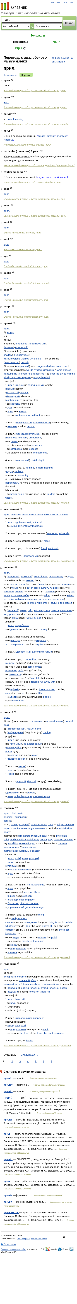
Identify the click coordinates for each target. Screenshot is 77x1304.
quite (40, 644)
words (29, 369)
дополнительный (42, 651)
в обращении (15, 732)
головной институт (39, 991)
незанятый (12, 392)
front (50, 1033)
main (20, 813)
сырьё (14, 525)
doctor (43, 839)
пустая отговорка (44, 369)
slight (41, 460)
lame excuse (64, 369)
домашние (12, 792)
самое (9, 922)
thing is (53, 922)
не (24, 743)
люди (13, 696)
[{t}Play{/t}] (12, 79)
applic (47, 283)
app (45, 266)
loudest (51, 493)
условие (12, 952)
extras (70, 595)
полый (10, 388)
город (11, 773)
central (7, 820)
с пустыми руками (20, 377)
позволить (11, 670)
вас (36, 614)
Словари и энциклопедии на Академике (30, 13)
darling (47, 732)
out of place (33, 587)
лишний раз (34, 617)
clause (15, 850)
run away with (47, 681)
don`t (29, 925)
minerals (64, 533)
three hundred (47, 689)
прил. (64, 107)
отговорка (16, 448)
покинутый (21, 347)
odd (30, 610)
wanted (30, 580)
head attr (20, 999)
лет (23, 693)
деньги (14, 629)
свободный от (14, 400)
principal (8, 816)
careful (35, 678)
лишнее (50, 591)
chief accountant (29, 903)
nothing (30, 467)
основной (20, 816)
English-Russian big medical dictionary (23, 266)
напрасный (22, 366)
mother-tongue (41, 796)
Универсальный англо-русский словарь (24, 145)
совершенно (17, 644)
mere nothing (45, 467)
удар (10, 873)
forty (6, 614)
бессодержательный (28, 433)
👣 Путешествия (8, 1244)
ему (7, 693)
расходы (15, 640)
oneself (19, 591)
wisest (8, 497)
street (68, 869)
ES (65, 2)
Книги (56, 41)
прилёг (8, 1119)
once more (18, 700)
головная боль (50, 984)
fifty (40, 693)
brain (26, 984)
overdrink (9, 591)
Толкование (10, 75)
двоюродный (34, 743)
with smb (42, 602)
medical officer (18, 839)
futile (6, 358)
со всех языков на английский (62, 59)
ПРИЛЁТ (9, 1098)
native (30, 728)
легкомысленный (31, 358)
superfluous (40, 576)
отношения (35, 721)
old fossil (53, 548)
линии (59, 721)
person (31, 426)
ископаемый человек (56, 514)
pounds (13, 614)
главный (65, 957)
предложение (18, 948)
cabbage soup (23, 415)
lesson (22, 411)
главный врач (39, 835)
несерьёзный (24, 422)
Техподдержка (23, 1238)
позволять (15, 674)
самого (9, 929)
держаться (66, 602)
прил (63, 90)
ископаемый (67, 561)
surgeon (27, 895)
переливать (12, 482)
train (39, 1033)
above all (47, 925)
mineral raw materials (30, 525)
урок (10, 411)
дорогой (21, 781)
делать (65, 584)
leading (25, 987)
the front (24, 1033)
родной (65, 801)
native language (23, 796)
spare (23, 610)
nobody (25, 362)
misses (42, 937)
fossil (47, 540)
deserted (9, 347)
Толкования (38, 35)
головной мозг (12, 984)
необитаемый (37, 343)
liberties (31, 602)
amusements (40, 452)
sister (35, 755)
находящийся (24, 1017)
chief (13, 813)
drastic (41, 135)
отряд (11, 1025)
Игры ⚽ (20, 48)
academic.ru (14, 6)
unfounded (35, 437)
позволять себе (20, 595)
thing (41, 914)
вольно (55, 602)
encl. (6, 102)
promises (37, 445)
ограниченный (41, 422)
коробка (15, 403)
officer (36, 892)
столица (11, 865)
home (38, 728)
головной (66, 1045)
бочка (13, 493)
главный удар (27, 843)
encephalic (10, 976)
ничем (20, 384)
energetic (62, 135)
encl (63, 199)
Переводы (20, 41)
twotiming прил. (54, 182)
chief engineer (26, 899)
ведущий (13, 991)
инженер (13, 899)
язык (10, 796)
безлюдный (13, 396)
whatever (10, 925)
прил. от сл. (11, 1212)
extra (15, 617)
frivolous (15, 358)
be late (69, 922)
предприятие (18, 1029)
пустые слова (59, 366)
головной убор (27, 980)
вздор (9, 471)
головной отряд (39, 987)
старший (24, 824)
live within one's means (24, 599)
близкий (31, 781)
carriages (59, 1033)
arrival (10, 119)
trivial (34, 460)
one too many (17, 584)
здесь (71, 576)
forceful (51, 135)
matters (22, 918)
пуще (21, 493)
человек (12, 426)
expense (41, 640)
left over (38, 610)
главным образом (29, 850)
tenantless (21, 343)
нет (25, 614)
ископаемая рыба (32, 514)
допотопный (30, 555)
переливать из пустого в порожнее (24, 373)
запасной (13, 610)
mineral (37, 522)
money (43, 629)
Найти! (69, 22)
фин (50, 824)
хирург (11, 895)
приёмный (16, 743)
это (7, 644)
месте (21, 766)
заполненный (36, 384)
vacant (24, 392)
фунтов (55, 610)
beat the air (56, 373)
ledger (60, 824)
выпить (9, 662)
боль (13, 1002)
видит (16, 937)
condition (13, 843)
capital (16, 828)
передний (13, 987)
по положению (35, 884)
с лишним (66, 610)
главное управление (33, 828)
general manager (34, 907)
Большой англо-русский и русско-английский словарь (31, 90)
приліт (8, 1201)
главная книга (39, 824)
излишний (26, 576)
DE (58, 2)
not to (7, 599)
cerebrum (35, 984)
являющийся (13, 747)
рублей (14, 689)
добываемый (24, 522)
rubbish (19, 471)
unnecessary (56, 576)
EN (52, 2)
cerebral (22, 976)
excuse (33, 448)
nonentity (23, 475)
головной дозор (58, 987)
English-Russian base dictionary (20, 232)
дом (10, 407)
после (8, 751)
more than (31, 659)
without (36, 415)
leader (29, 1040)
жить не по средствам (51, 599)
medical (27, 892)
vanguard (20, 1025)
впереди (38, 1017)
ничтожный (22, 460)
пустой (65, 503)
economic (52, 533)
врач (10, 888)
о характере (21, 354)
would (14, 587)
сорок (47, 610)
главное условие (63, 839)
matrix (7, 850)
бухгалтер (13, 903)
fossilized (16, 514)
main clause (29, 847)
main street (24, 869)
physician (61, 835)
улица (13, 869)
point (54, 937)
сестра (14, 755)
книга (13, 944)
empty (10, 332)
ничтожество (11, 362)
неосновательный (16, 437)
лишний (65, 705)
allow (47, 595)
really (14, 918)
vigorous (8, 139)
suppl (46, 317)
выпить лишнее (50, 587)
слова (14, 441)
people (47, 696)
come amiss (34, 666)
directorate (24, 835)
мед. (50, 839)
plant (45, 1029)
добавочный (23, 651)
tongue (35, 681)
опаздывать (30, 922)
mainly (25, 941)
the (45, 1033)
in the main (36, 941)
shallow (8, 354)
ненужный (13, 576)
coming (19, 119)
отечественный (16, 728)
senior (14, 824)
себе (20, 670)
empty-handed (41, 377)
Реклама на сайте (39, 1238)
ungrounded (44, 366)
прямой (50, 721)
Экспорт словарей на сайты (13, 1249)
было (41, 584)
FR (71, 2)
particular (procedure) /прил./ (60, 165)
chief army (33, 839)
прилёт (65, 124)
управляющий (16, 907)
